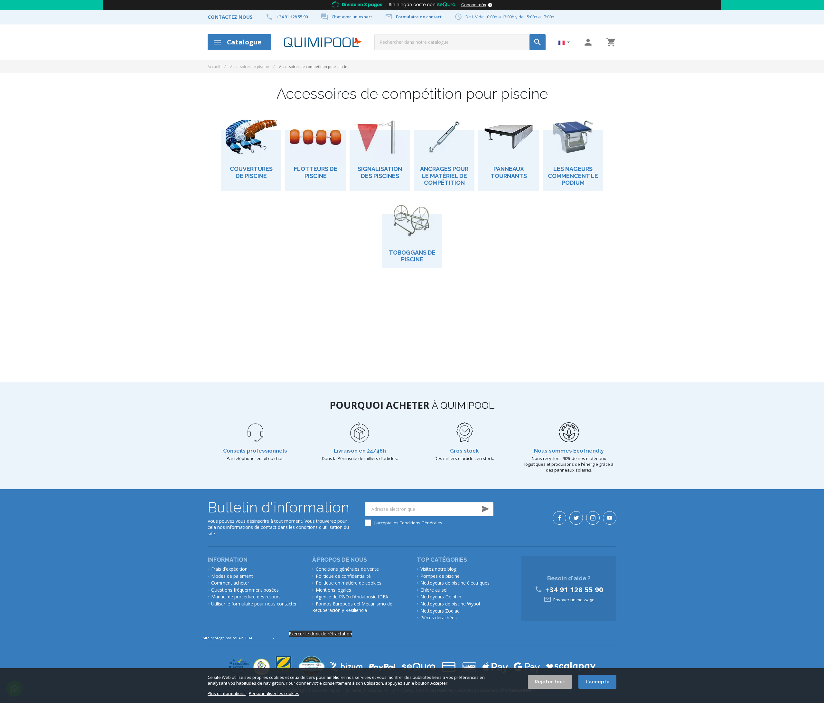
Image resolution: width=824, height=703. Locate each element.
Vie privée (263, 637)
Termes (282, 637)
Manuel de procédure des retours (246, 597)
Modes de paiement (232, 576)
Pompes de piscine (440, 576)
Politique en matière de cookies (348, 583)
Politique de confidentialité (343, 576)
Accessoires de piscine (249, 66)
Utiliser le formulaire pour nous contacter (254, 604)
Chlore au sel (433, 590)
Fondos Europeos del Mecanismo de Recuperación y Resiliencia (352, 607)
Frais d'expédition (229, 569)
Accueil (214, 66)
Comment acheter (230, 583)
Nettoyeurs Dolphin (440, 597)
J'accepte (597, 682)
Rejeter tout (550, 682)
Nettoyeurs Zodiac (439, 611)
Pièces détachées (438, 617)
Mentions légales (333, 590)
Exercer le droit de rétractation (320, 634)
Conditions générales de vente (347, 569)
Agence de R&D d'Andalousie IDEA (352, 597)
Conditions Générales (420, 523)
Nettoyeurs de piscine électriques (455, 583)
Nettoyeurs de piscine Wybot (450, 604)
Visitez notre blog (438, 569)
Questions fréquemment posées (245, 590)
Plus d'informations (227, 693)
